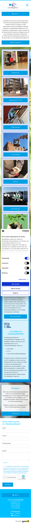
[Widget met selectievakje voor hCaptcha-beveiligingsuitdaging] (14, 477)
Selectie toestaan (15, 288)
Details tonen (22, 279)
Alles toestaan (15, 284)
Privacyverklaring (15, 505)
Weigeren (15, 293)
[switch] (27, 263)
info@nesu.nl (16, 515)
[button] (15, 14)
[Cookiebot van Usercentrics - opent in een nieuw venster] (22, 231)
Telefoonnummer (6, 443)
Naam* (4, 428)
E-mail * (4, 435)
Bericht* (4, 451)
